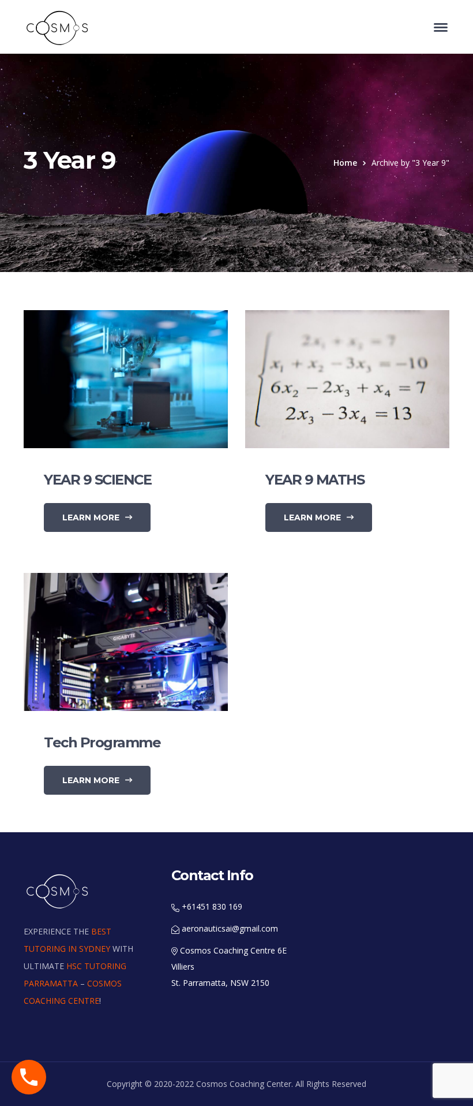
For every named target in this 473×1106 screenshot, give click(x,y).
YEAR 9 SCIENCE (97, 479)
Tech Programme (102, 742)
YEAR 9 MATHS (314, 479)
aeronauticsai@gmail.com (228, 928)
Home (345, 162)
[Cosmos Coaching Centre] (58, 27)
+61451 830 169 (210, 906)
